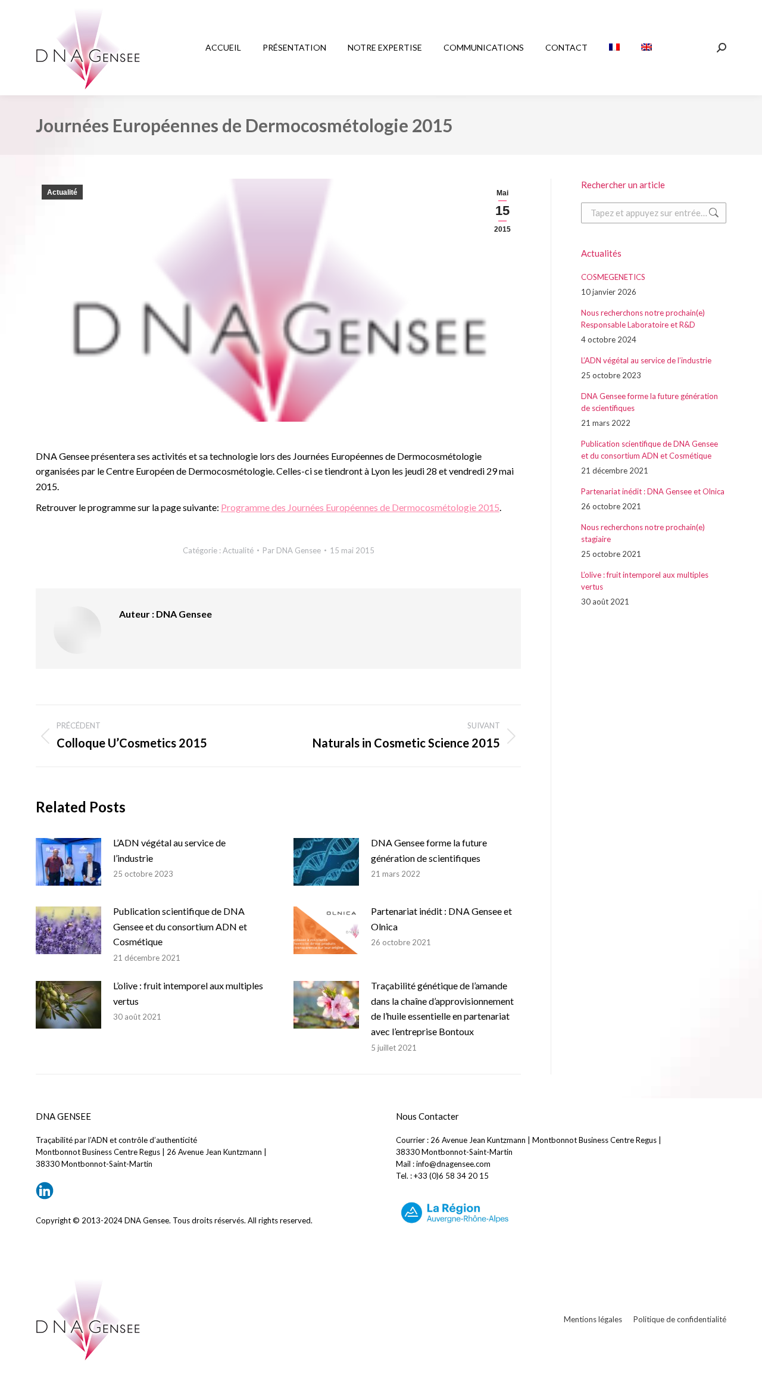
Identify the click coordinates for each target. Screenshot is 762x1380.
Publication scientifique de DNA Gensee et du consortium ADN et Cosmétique (180, 926)
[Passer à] (614, 47)
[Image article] (68, 862)
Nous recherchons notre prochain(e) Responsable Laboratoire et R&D (643, 318)
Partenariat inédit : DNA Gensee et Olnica (441, 918)
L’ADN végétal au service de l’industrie (169, 850)
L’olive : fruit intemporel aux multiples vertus (188, 993)
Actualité (62, 192)
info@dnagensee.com (453, 1164)
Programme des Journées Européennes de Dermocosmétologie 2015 (360, 507)
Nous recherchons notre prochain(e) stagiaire (643, 533)
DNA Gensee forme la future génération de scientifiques (429, 850)
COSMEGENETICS (613, 277)
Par (292, 550)
